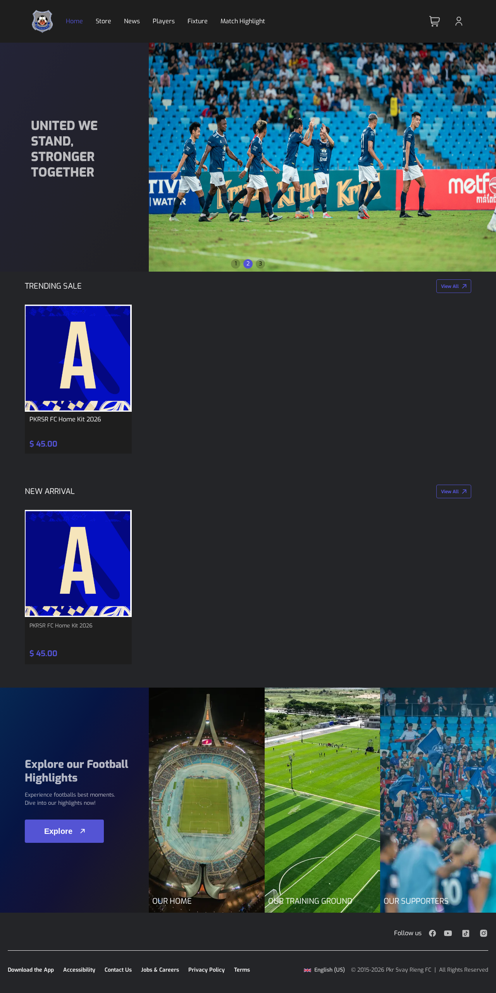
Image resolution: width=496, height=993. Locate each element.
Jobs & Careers (160, 970)
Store (103, 21)
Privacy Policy (206, 970)
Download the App (31, 970)
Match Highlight (242, 21)
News (132, 21)
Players (164, 21)
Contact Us (118, 970)
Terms (242, 970)
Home (74, 21)
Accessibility (79, 970)
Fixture (198, 21)
